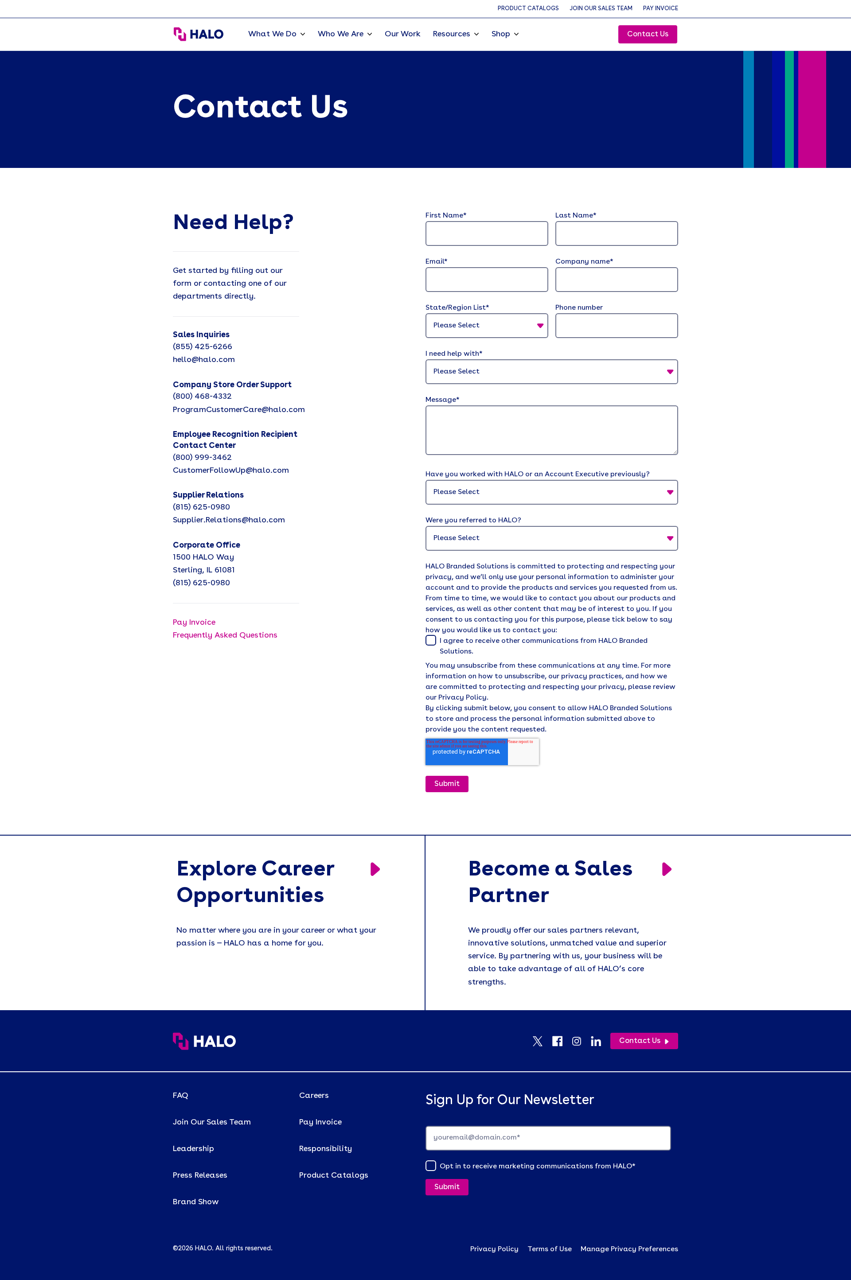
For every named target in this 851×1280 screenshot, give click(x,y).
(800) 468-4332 (202, 397)
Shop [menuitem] (501, 34)
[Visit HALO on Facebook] (561, 1041)
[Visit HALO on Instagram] (581, 1041)
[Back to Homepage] (204, 1041)
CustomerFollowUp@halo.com (231, 471)
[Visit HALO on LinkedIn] (600, 1041)
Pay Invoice (660, 9)
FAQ (180, 1096)
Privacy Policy (494, 1249)
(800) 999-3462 (202, 458)
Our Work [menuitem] (403, 34)
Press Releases (200, 1175)
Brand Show (196, 1202)
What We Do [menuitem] (272, 34)
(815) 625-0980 (201, 507)
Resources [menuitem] (451, 34)
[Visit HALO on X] (542, 1041)
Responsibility (325, 1149)
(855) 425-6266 (202, 347)
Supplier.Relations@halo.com (229, 520)
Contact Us (647, 34)
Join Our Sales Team (601, 9)
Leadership (193, 1149)
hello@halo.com (204, 360)
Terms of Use (549, 1249)
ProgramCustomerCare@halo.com (239, 410)
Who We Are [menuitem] (340, 34)
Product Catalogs (528, 9)
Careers (314, 1096)
